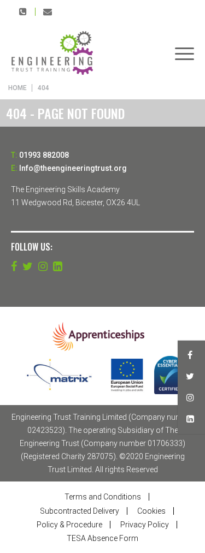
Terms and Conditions (103, 496)
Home (17, 88)
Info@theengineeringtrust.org (47, 11)
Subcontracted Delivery (79, 511)
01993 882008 (23, 11)
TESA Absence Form (102, 538)
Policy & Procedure (69, 524)
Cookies (151, 511)
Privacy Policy (144, 524)
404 (43, 88)
